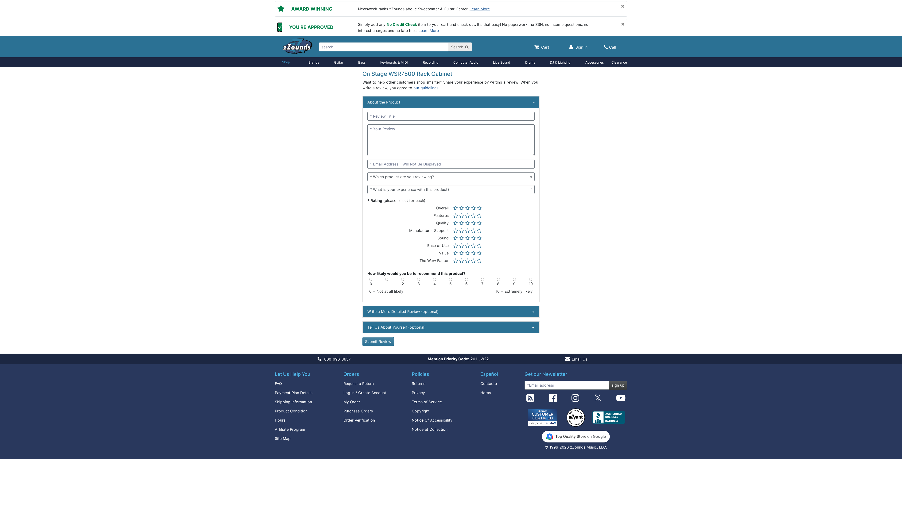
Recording (431, 62)
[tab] (451, 102)
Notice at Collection (429, 429)
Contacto (488, 383)
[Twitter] (598, 399)
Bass (361, 62)
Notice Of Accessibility (432, 420)
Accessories (594, 62)
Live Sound (501, 62)
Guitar (338, 62)
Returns (418, 383)
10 (531, 283)
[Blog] (530, 399)
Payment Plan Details (293, 392)
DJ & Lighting (560, 62)
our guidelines (425, 87)
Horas (485, 392)
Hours (280, 420)
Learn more (480, 9)
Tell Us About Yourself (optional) (450, 327)
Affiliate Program (290, 429)
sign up (618, 385)
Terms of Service (427, 401)
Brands (313, 62)
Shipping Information (293, 401)
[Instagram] (575, 399)
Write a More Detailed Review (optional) (450, 311)
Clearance (619, 62)
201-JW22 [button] (458, 359)
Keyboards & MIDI (394, 62)
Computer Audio (465, 62)
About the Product (450, 102)
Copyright (421, 411)
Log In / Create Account (364, 392)
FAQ (278, 383)
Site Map (283, 438)
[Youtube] (620, 399)
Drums (530, 62)
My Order (351, 401)
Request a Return (358, 383)
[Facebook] (553, 399)
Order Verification (359, 420)
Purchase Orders (358, 411)
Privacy (418, 392)
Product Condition (291, 411)
